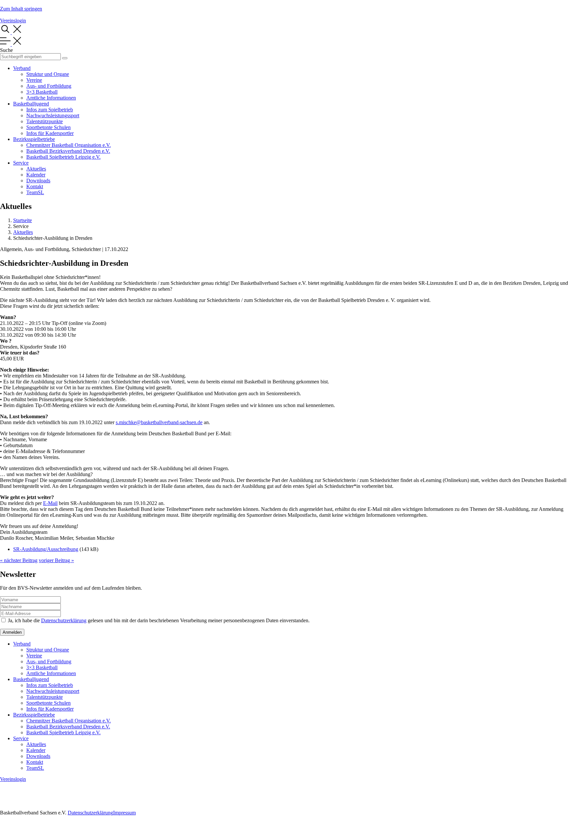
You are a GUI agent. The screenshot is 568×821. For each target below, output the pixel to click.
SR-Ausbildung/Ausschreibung (45, 549)
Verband (22, 68)
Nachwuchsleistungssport (52, 115)
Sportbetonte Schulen (48, 127)
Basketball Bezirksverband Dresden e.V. (68, 151)
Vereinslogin (13, 20)
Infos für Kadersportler (50, 133)
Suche (6, 50)
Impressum (124, 812)
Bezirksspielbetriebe (34, 139)
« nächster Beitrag (18, 560)
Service (21, 163)
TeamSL (35, 192)
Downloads (38, 180)
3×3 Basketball (42, 92)
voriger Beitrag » (56, 560)
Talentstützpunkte (44, 121)
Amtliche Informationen (51, 98)
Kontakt (34, 186)
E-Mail (50, 503)
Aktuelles (36, 168)
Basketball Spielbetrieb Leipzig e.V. (63, 157)
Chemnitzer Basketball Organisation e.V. (68, 145)
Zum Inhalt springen (21, 8)
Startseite (22, 220)
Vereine (34, 80)
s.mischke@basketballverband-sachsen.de (159, 422)
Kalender (35, 174)
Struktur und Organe (47, 74)
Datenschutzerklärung (63, 620)
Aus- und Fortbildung (48, 86)
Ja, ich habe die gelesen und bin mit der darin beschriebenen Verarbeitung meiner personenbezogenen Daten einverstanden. (159, 620)
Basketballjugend (31, 103)
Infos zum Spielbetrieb (49, 109)
